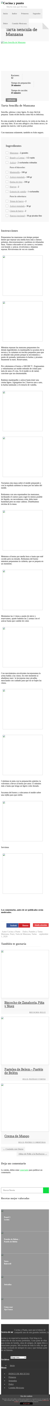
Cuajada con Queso (13, 1149)
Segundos (36, 14)
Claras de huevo (16, 211)
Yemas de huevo (17, 201)
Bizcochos (34, 1012)
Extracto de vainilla (18, 191)
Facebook (13, 925)
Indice (14, 14)
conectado (24, 1170)
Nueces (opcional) (17, 216)
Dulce (5, 24)
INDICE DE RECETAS (19, 1374)
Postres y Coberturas (35, 1142)
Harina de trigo (16, 182)
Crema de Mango (16, 1136)
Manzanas (14, 153)
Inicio (5, 14)
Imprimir (11, 100)
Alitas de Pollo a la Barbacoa (32, 1154)
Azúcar (13, 162)
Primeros (25, 14)
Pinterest (25, 925)
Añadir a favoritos (41, 925)
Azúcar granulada (17, 177)
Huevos (13, 187)
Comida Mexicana (19, 24)
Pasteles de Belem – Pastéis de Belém (23, 1071)
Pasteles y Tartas (37, 1079)
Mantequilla (15, 172)
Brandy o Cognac (17, 158)
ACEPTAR (26, 1403)
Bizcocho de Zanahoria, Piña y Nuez (24, 1004)
